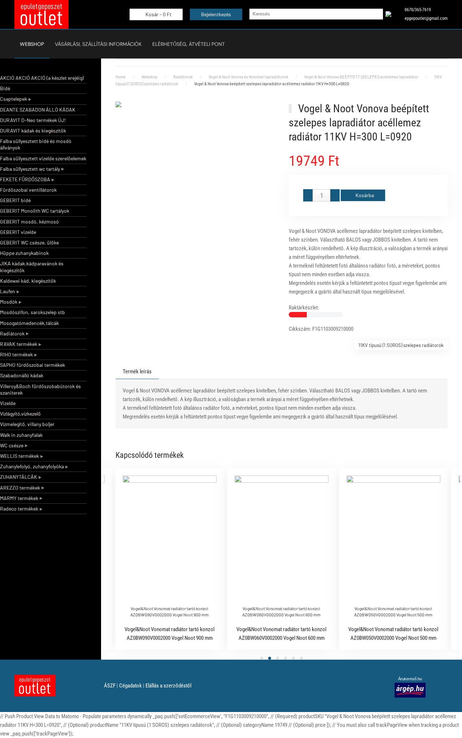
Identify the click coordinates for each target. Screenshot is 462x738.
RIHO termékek (16, 354)
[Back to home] (41, 14)
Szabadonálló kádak (21, 375)
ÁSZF (110, 685)
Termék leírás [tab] (137, 371)
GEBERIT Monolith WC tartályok (34, 211)
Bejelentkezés (216, 14)
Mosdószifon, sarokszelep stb (32, 312)
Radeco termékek (19, 508)
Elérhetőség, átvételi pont (188, 44)
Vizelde (8, 403)
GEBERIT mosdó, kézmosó (29, 221)
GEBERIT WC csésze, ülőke (29, 242)
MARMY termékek (19, 498)
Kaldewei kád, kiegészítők (28, 281)
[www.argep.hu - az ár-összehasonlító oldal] (410, 689)
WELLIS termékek (19, 456)
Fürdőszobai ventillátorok (28, 190)
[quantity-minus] (308, 195)
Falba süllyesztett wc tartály (30, 169)
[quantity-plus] (335, 195)
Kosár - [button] (157, 14)
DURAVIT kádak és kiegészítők (33, 130)
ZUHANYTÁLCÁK (18, 477)
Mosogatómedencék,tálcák (29, 323)
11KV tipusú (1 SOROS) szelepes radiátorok (401, 345)
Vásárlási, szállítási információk (98, 44)
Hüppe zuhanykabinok (24, 253)
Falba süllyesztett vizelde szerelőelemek (43, 158)
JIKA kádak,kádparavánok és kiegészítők (32, 266)
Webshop (32, 44)
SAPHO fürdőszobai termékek (32, 365)
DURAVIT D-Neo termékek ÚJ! (33, 120)
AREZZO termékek (20, 488)
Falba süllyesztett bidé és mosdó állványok (35, 144)
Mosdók (8, 302)
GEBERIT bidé (15, 200)
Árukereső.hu (410, 679)
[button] (195, 110)
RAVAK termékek (18, 344)
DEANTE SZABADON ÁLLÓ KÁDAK (37, 110)
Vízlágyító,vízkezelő (20, 414)
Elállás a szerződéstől (168, 685)
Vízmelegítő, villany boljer (27, 424)
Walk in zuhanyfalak (21, 435)
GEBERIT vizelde (18, 232)
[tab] (261, 658)
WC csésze (11, 445)
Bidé (5, 88)
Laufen (7, 291)
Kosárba (365, 195)
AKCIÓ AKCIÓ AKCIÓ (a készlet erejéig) (42, 78)
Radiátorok (12, 333)
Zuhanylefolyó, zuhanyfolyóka (32, 466)
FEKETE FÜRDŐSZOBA (25, 179)
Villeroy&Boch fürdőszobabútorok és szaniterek (40, 389)
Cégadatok (130, 685)
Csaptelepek (13, 99)
